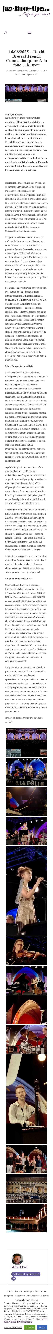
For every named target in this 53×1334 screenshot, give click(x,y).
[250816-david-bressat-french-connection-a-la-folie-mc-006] (26, 815)
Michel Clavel (15, 70)
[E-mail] (13, 1278)
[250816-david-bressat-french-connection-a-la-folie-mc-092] (26, 965)
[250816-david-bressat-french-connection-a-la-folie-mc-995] (26, 1202)
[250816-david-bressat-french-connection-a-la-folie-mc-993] (26, 1173)
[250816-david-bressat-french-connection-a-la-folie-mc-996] (26, 1232)
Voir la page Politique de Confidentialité (26, 1320)
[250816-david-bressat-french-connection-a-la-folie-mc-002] (26, 786)
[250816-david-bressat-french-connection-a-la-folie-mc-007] (26, 845)
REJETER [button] (42, 1327)
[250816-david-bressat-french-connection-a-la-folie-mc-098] (26, 1053)
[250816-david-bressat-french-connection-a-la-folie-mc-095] (26, 994)
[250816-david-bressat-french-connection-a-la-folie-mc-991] (26, 1143)
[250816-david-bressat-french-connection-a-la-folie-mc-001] (26, 756)
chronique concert (29, 74)
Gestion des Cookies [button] (13, 1327)
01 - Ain (38, 70)
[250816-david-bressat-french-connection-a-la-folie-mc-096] (26, 1024)
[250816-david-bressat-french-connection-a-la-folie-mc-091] (26, 935)
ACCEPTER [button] (30, 1327)
